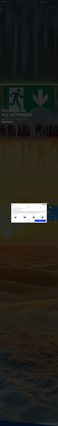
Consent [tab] (17, 207)
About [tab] (41, 207)
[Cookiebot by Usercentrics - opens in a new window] (42, 204)
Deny (29, 220)
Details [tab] (29, 207)
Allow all (40, 220)
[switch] (24, 217)
